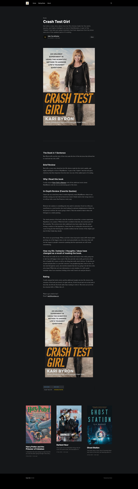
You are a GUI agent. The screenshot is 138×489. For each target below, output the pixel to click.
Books (45, 18)
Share (92, 37)
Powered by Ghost (108, 478)
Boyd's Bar (28, 478)
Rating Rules (41, 3)
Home (34, 3)
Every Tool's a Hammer (59, 182)
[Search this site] (111, 3)
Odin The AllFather (53, 36)
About (49, 3)
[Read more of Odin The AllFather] (45, 37)
